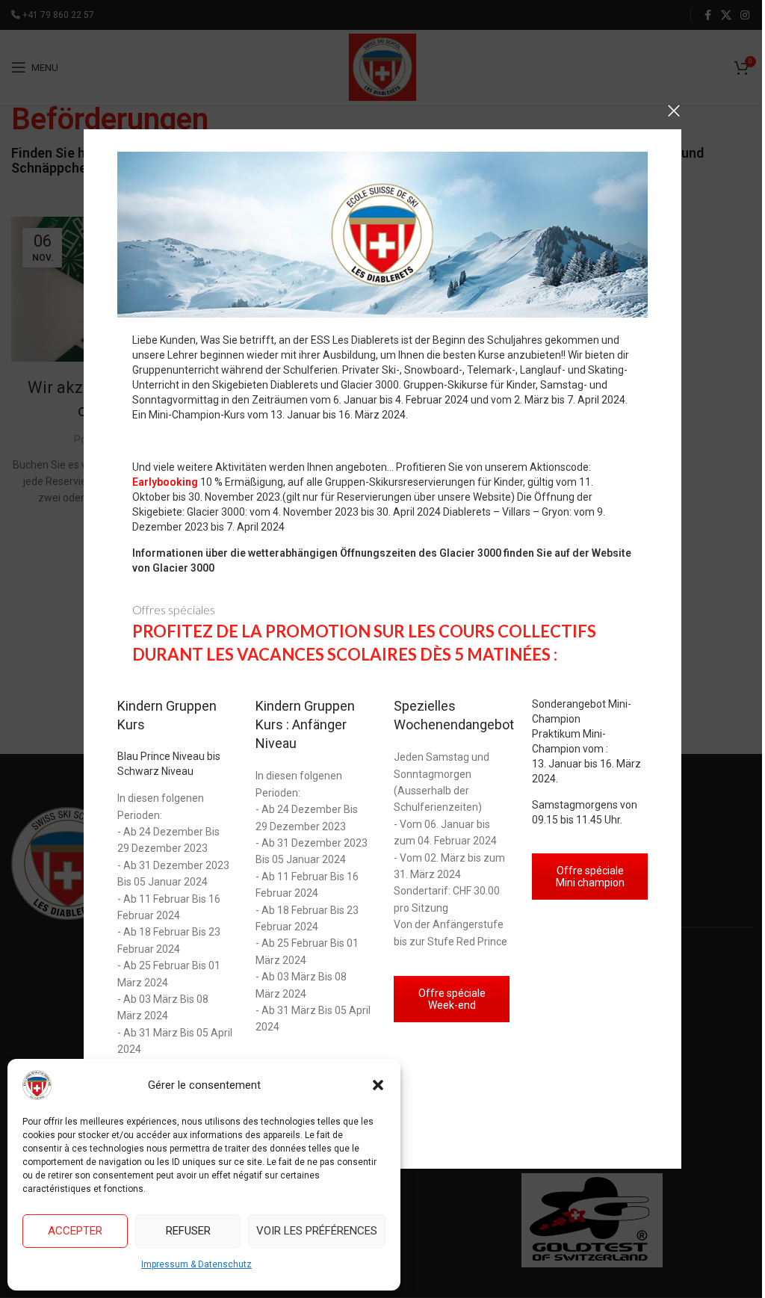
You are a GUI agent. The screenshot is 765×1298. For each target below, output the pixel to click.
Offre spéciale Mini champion (590, 876)
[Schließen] (674, 110)
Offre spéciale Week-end (452, 999)
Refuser (188, 1230)
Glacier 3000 (183, 568)
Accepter (75, 1230)
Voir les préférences (316, 1230)
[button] (378, 1085)
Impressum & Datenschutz (196, 1264)
